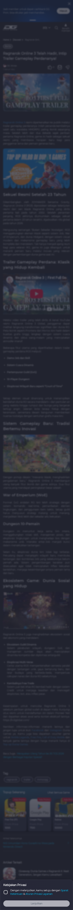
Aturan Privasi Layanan (39, 893)
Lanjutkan (36, 903)
